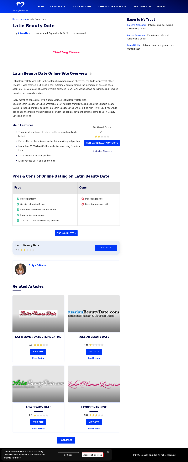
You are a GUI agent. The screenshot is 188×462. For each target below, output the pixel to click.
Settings (68, 455)
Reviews (161, 6)
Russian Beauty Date (93, 336)
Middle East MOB (82, 6)
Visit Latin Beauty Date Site (102, 143)
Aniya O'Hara (24, 33)
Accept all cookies (92, 455)
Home (41, 6)
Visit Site (106, 247)
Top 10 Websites (142, 6)
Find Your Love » (66, 233)
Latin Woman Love (94, 407)
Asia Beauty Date (38, 407)
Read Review (38, 358)
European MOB (57, 6)
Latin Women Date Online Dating (38, 336)
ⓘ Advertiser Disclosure (102, 151)
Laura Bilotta (133, 45)
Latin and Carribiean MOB (112, 6)
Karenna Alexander (136, 25)
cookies (20, 451)
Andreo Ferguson (136, 35)
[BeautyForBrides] (20, 6)
